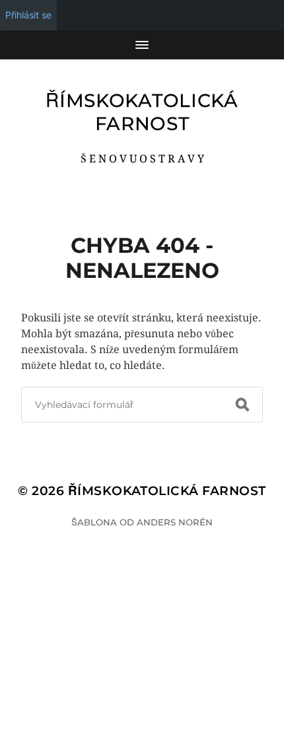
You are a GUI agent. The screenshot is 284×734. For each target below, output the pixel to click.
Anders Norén (175, 522)
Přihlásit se (28, 14)
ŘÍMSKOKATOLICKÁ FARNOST (142, 112)
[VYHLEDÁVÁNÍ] (242, 404)
